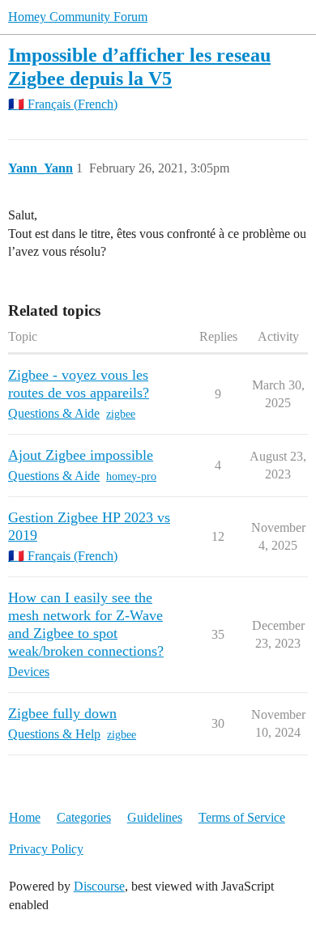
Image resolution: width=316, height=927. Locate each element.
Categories (84, 817)
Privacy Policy (46, 849)
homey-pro (131, 476)
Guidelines (154, 817)
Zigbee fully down (62, 713)
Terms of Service (242, 817)
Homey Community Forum (77, 16)
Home (25, 817)
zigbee (120, 414)
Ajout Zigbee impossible (80, 455)
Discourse (99, 886)
